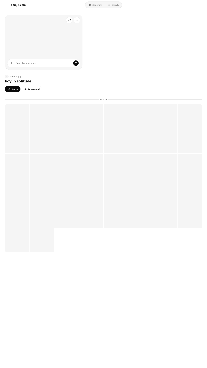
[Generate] (76, 63)
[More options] (77, 20)
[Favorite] (69, 20)
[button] (95, 5)
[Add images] (11, 63)
